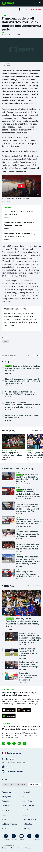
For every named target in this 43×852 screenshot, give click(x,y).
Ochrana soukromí (15, 848)
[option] (8, 784)
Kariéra (25, 815)
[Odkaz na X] (14, 743)
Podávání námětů (29, 819)
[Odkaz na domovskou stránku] (11, 3)
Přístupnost (29, 848)
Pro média (26, 792)
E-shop (4, 819)
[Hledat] (34, 3)
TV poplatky (6, 801)
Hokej (4, 15)
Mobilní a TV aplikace (10, 824)
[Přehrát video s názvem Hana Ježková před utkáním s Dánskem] (21, 186)
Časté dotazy (27, 824)
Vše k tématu (36, 430)
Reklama (25, 796)
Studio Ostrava (28, 806)
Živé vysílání (6, 796)
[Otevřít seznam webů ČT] (40, 3)
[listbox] (21, 784)
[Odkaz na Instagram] (4, 743)
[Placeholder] (21, 50)
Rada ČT (25, 810)
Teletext (5, 806)
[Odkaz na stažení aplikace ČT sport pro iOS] (9, 710)
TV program (6, 792)
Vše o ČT (5, 828)
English (4, 848)
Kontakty (26, 828)
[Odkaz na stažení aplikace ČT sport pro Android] (24, 710)
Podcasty (5, 810)
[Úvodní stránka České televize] (11, 753)
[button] (21, 186)
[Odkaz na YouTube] (19, 743)
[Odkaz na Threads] (24, 743)
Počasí (4, 815)
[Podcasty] (19, 9)
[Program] (26, 9)
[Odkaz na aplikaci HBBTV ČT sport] (9, 716)
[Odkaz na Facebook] (9, 743)
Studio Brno (27, 801)
